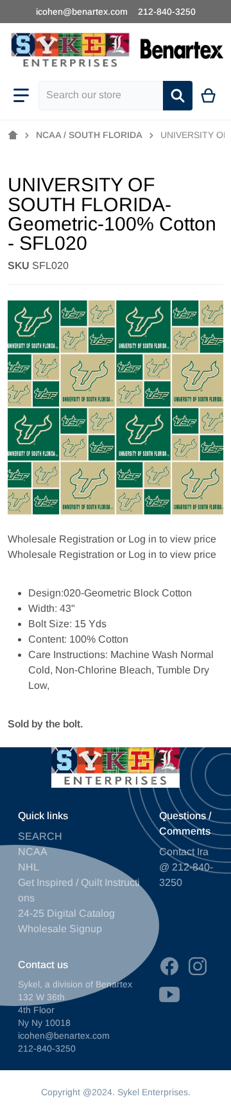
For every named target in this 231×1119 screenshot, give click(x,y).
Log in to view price (172, 538)
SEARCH (40, 836)
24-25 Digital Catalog (66, 913)
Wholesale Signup (60, 928)
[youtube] (169, 994)
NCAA (32, 851)
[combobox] (100, 95)
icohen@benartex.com (82, 11)
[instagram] (198, 966)
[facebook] (169, 966)
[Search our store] (178, 95)
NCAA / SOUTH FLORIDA (89, 135)
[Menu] (21, 95)
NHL (28, 867)
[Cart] (208, 96)
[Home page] (13, 135)
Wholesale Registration (61, 538)
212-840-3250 (167, 11)
